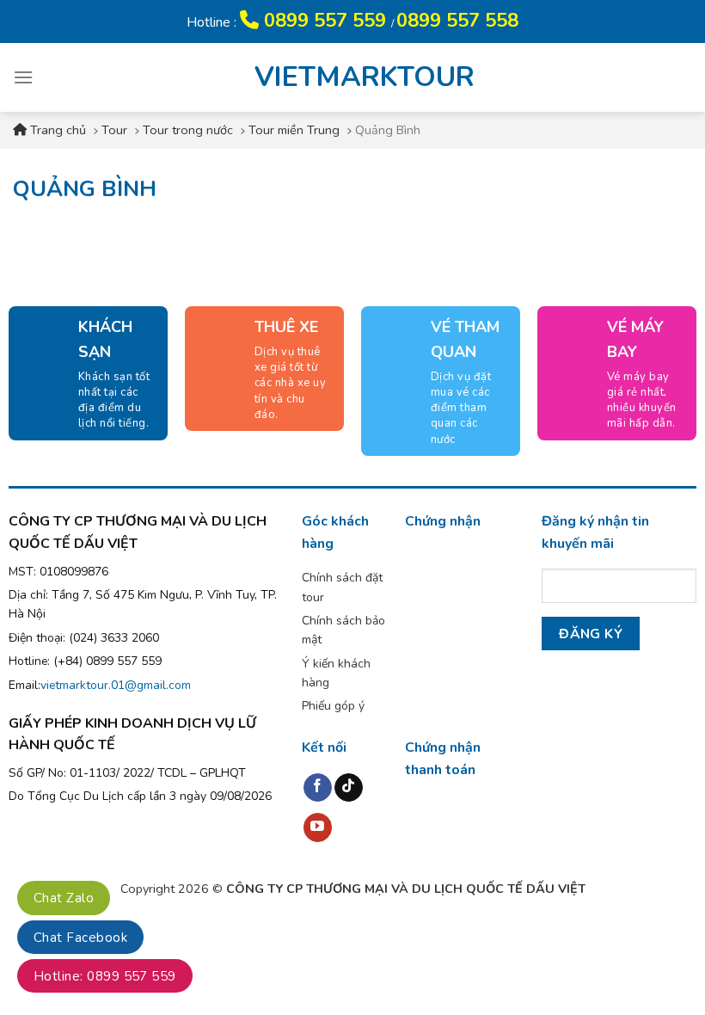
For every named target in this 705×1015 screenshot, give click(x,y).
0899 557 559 (325, 21)
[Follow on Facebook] (317, 788)
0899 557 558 (457, 21)
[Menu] (23, 77)
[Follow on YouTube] (317, 827)
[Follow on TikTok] (348, 788)
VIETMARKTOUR (352, 77)
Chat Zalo (64, 898)
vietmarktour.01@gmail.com (115, 685)
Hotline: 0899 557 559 (105, 976)
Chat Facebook (80, 937)
